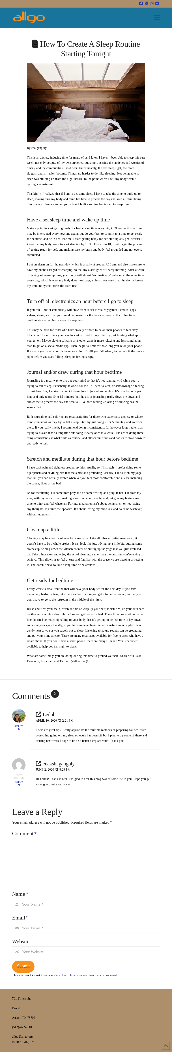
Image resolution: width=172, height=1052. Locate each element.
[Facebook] (141, 3)
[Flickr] (157, 3)
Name (20, 894)
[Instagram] (152, 3)
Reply (19, 726)
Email (20, 918)
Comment (24, 833)
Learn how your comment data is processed (89, 975)
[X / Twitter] (146, 3)
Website (21, 941)
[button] (157, 17)
